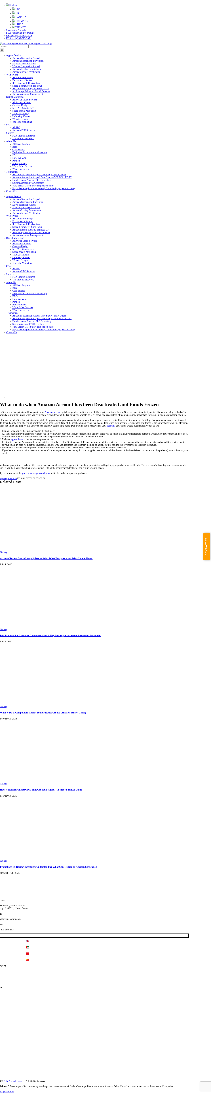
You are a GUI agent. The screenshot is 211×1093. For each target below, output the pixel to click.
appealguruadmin (8, 478)
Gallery (3, 552)
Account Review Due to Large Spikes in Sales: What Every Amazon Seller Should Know (46, 558)
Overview (7, 971)
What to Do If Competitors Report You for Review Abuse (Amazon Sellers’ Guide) (43, 712)
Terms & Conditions (12, 998)
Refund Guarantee (11, 1001)
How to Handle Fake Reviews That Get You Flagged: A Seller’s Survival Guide (41, 789)
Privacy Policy (9, 993)
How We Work (9, 976)
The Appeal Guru (13, 1081)
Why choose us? (10, 979)
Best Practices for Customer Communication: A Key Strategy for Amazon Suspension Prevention (50, 635)
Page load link (7, 1091)
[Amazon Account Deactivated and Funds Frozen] (96, 397)
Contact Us (7, 982)
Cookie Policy (9, 996)
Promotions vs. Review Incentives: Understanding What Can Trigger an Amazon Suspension (48, 867)
